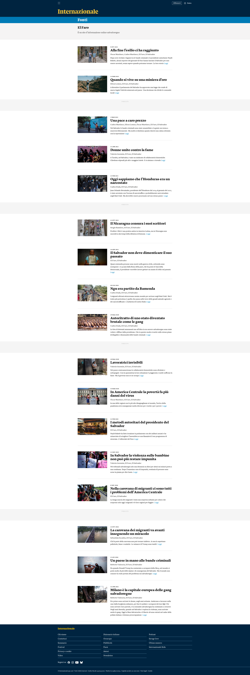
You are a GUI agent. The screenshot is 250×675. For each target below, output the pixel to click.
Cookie (150, 671)
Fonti (83, 20)
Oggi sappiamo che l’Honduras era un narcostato (140, 181)
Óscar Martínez (116, 54)
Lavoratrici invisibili (126, 362)
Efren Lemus (115, 84)
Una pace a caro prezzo (128, 120)
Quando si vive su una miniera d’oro (138, 80)
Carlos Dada (115, 187)
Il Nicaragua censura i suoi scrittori (138, 223)
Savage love (154, 639)
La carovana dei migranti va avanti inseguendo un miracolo (137, 532)
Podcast (152, 635)
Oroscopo (107, 639)
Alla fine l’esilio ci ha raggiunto (134, 50)
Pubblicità (107, 643)
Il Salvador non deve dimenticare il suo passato (141, 254)
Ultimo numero (155, 643)
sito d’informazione (91, 33)
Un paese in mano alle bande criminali (140, 560)
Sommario (62, 643)
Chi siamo (62, 635)
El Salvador (150, 54)
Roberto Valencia (117, 565)
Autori (106, 651)
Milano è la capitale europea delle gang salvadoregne (140, 592)
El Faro (142, 54)
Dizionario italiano (111, 635)
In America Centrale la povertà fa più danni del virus (139, 393)
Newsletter (108, 656)
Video (60, 656)
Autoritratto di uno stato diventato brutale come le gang (137, 320)
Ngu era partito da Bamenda (132, 288)
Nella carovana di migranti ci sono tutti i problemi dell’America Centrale (140, 490)
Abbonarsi (177, 3)
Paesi (105, 647)
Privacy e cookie (64, 651)
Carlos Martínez (131, 54)
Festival (61, 647)
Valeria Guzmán (117, 154)
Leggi (166, 63)
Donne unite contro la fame (131, 150)
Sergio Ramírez (116, 228)
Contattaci (62, 639)
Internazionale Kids (157, 647)
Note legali (143, 671)
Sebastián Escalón (118, 538)
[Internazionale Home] (67, 628)
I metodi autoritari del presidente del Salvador (139, 424)
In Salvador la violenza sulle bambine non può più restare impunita (139, 457)
